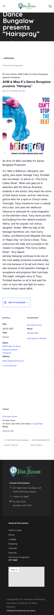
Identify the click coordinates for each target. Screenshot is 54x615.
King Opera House (34, 325)
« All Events (8, 58)
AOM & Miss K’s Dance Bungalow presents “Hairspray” (12, 349)
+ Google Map (37, 423)
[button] (50, 6)
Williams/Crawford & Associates (21, 610)
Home (5, 42)
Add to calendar (16, 302)
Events (14, 42)
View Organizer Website (36, 338)
